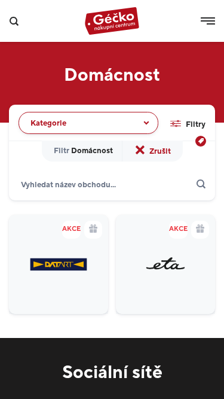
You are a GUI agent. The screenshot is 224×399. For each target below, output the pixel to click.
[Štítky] (200, 141)
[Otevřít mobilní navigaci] (208, 21)
